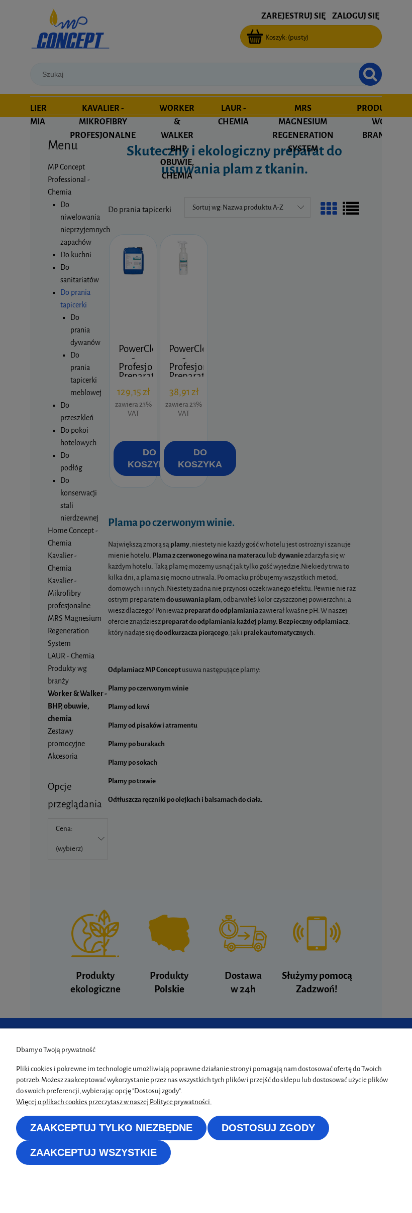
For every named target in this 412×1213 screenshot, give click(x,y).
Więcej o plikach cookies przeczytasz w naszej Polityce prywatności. (114, 1102)
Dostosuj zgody (268, 1127)
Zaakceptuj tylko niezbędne (111, 1127)
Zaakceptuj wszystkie (93, 1152)
